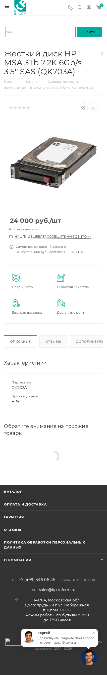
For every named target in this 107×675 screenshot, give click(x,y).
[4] (23, 108)
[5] (28, 108)
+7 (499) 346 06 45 (37, 580)
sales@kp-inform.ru (57, 589)
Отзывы (53, 341)
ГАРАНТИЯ (14, 517)
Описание (20, 341)
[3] (19, 108)
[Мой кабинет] (89, 7)
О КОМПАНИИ (18, 560)
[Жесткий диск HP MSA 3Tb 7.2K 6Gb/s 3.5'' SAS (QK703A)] (53, 163)
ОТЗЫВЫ (12, 530)
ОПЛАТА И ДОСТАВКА (25, 504)
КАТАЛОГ (13, 492)
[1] (11, 108)
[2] (15, 108)
